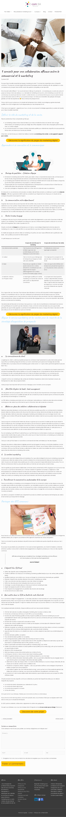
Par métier (7, 11)
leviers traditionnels (21, 467)
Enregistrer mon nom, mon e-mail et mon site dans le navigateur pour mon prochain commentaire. (30, 758)
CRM (62, 308)
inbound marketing (25, 458)
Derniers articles (22, 799)
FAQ (19, 801)
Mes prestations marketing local (22, 11)
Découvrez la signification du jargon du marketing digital (33, 140)
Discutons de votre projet (33, 711)
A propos (37, 11)
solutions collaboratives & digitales (17, 444)
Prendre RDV (58, 11)
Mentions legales (22, 812)
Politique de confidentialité (41, 812)
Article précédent (6, 719)
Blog (44, 11)
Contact (50, 11)
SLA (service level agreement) (35, 547)
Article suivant (60, 719)
